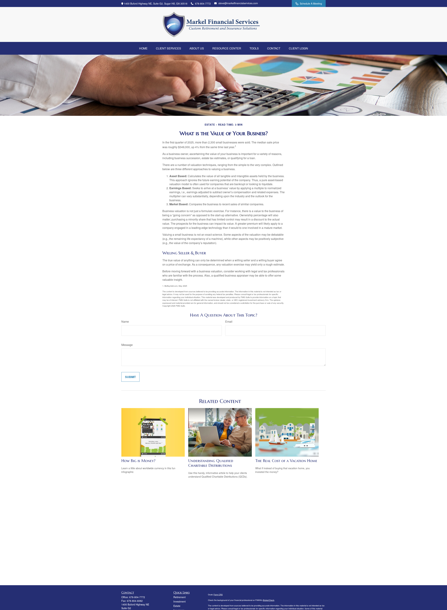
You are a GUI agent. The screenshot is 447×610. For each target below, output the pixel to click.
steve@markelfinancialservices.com (238, 3)
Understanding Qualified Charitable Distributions (210, 463)
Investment (179, 601)
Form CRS (218, 594)
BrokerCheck (268, 600)
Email (228, 321)
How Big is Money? (138, 460)
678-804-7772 (203, 3)
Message (127, 345)
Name (125, 321)
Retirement (179, 597)
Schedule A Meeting (311, 3)
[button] (143, 48)
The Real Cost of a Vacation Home (286, 460)
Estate (176, 606)
